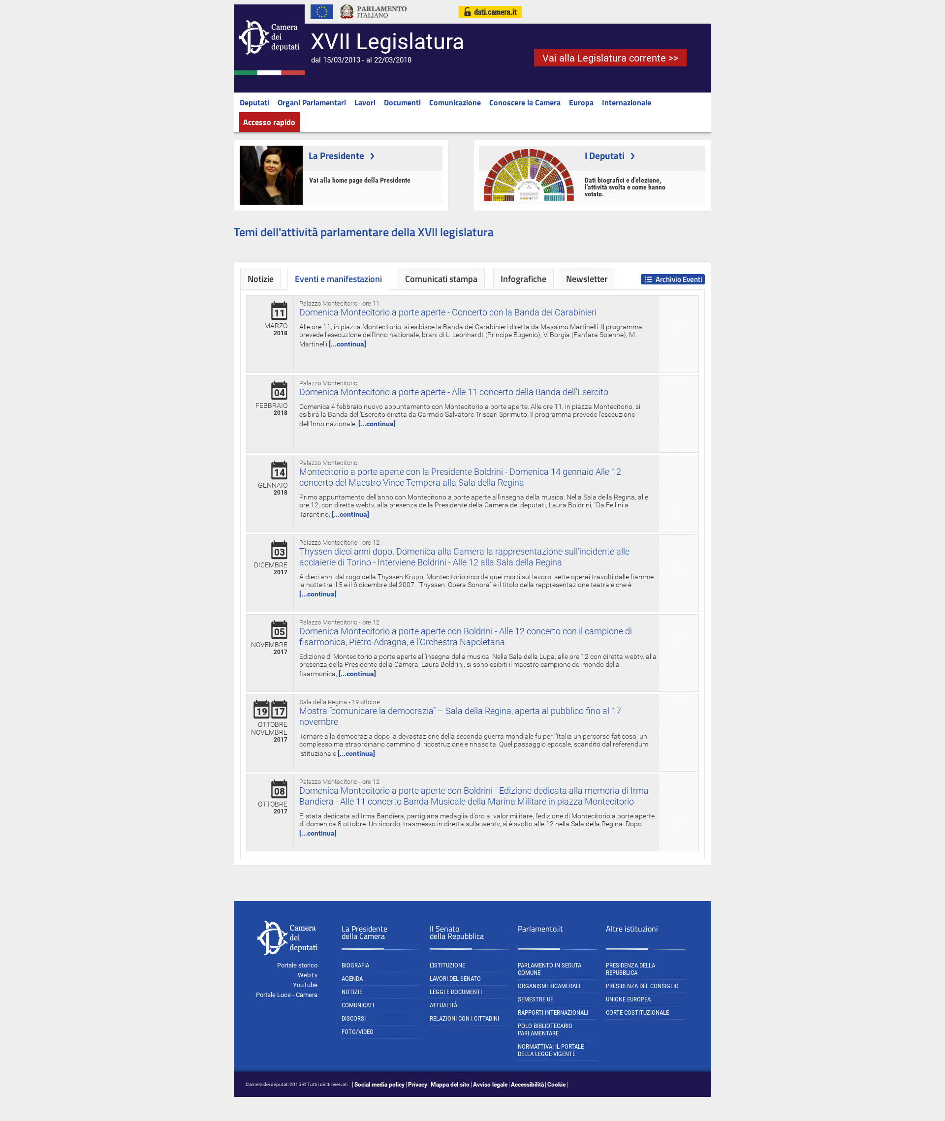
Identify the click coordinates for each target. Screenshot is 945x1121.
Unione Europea (628, 999)
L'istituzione (447, 965)
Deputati (254, 102)
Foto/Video (358, 1031)
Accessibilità (527, 1085)
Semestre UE (535, 999)
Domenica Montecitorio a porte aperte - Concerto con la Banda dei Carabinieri (448, 312)
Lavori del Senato (455, 978)
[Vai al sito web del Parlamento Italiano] (373, 21)
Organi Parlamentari (312, 102)
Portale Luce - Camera (286, 994)
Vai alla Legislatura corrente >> (610, 58)
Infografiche (523, 279)
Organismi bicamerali (549, 986)
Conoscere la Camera (525, 102)
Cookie (556, 1085)
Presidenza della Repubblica (630, 969)
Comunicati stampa (441, 279)
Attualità (443, 1005)
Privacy (417, 1085)
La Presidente (336, 155)
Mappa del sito (450, 1085)
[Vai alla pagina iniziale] (269, 73)
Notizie (261, 279)
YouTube (305, 985)
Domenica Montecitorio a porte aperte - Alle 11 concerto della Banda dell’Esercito (453, 392)
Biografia (355, 965)
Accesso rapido (269, 122)
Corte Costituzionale (637, 1012)
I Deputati (605, 155)
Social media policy (379, 1085)
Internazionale (626, 102)
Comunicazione (455, 102)
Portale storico (297, 965)
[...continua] (347, 344)
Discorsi (354, 1018)
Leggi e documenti (456, 992)
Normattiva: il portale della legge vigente (551, 1050)
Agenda (352, 978)
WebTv (307, 975)
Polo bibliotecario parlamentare (545, 1029)
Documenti (402, 102)
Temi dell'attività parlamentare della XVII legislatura (364, 232)
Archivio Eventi (679, 279)
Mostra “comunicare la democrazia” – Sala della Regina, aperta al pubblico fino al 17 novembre (460, 716)
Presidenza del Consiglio (642, 986)
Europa (581, 102)
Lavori (365, 102)
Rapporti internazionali (553, 1012)
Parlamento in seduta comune (549, 969)
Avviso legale (490, 1085)
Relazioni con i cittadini (464, 1018)
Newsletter (587, 279)
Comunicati (358, 1005)
